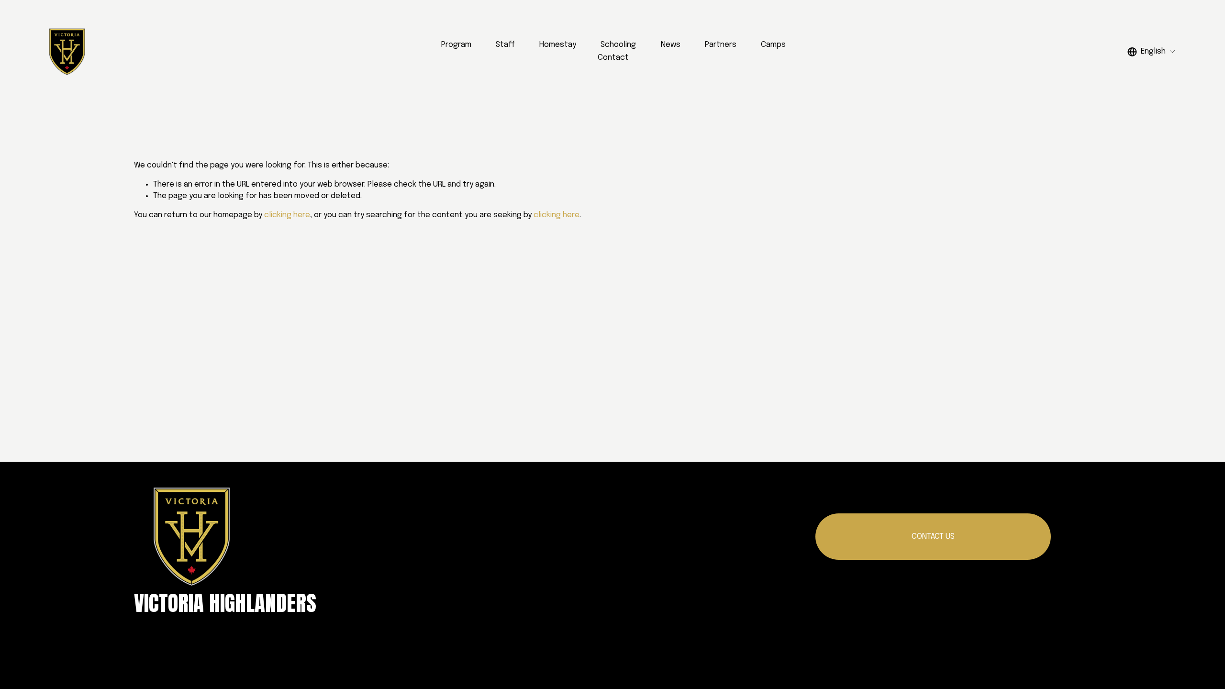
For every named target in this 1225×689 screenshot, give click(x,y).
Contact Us (933, 537)
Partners (720, 45)
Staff (505, 45)
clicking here (287, 215)
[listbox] (1151, 51)
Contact (613, 58)
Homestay (557, 45)
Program (456, 45)
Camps (773, 45)
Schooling (618, 45)
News (670, 45)
